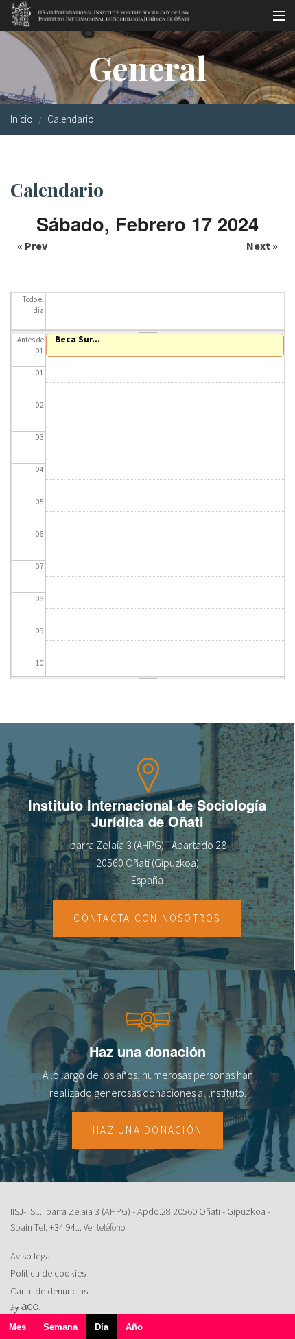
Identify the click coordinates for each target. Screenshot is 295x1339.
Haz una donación (147, 1130)
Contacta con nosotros (146, 917)
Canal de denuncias (49, 1291)
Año (134, 1327)
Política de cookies (48, 1273)
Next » (262, 246)
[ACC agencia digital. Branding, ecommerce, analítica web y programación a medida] (25, 1308)
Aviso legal (31, 1256)
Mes (17, 1327)
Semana (60, 1327)
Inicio (21, 119)
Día (106, 1330)
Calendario (70, 119)
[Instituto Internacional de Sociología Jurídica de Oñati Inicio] (95, 12)
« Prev (32, 246)
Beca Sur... (77, 339)
